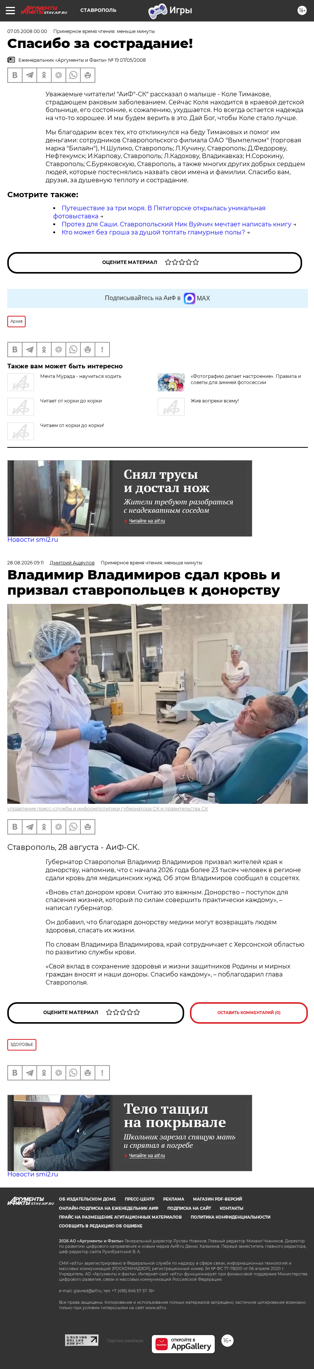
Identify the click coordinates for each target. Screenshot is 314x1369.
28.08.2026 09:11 (25, 563)
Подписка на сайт (189, 1208)
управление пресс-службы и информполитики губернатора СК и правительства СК (107, 809)
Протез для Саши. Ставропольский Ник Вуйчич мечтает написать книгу (176, 224)
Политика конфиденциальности (230, 1217)
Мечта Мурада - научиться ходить (80, 376)
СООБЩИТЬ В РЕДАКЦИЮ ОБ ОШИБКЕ (100, 1226)
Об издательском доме (87, 1199)
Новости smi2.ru (32, 539)
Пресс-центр (139, 1199)
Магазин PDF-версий (217, 1199)
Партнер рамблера (125, 1340)
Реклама (173, 1199)
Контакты (231, 1208)
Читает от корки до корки (71, 401)
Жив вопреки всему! (215, 401)
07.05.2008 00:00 (27, 31)
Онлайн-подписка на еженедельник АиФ (109, 1208)
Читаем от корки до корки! (72, 425)
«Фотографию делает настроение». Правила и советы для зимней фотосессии (246, 379)
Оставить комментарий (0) (249, 1012)
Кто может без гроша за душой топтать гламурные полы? (153, 232)
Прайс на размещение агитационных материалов (120, 1217)
